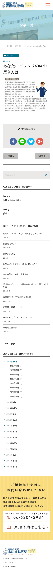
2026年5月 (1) (16, 379)
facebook (13, 141)
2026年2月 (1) (16, 392)
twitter (31, 141)
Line (22, 141)
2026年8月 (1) (16, 366)
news (12, 198)
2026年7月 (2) (16, 370)
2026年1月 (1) (16, 396)
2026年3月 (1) (16, 388)
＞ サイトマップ (8, 562)
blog (8, 211)
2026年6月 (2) (16, 375)
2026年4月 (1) (16, 383)
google (39, 141)
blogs (10, 55)
